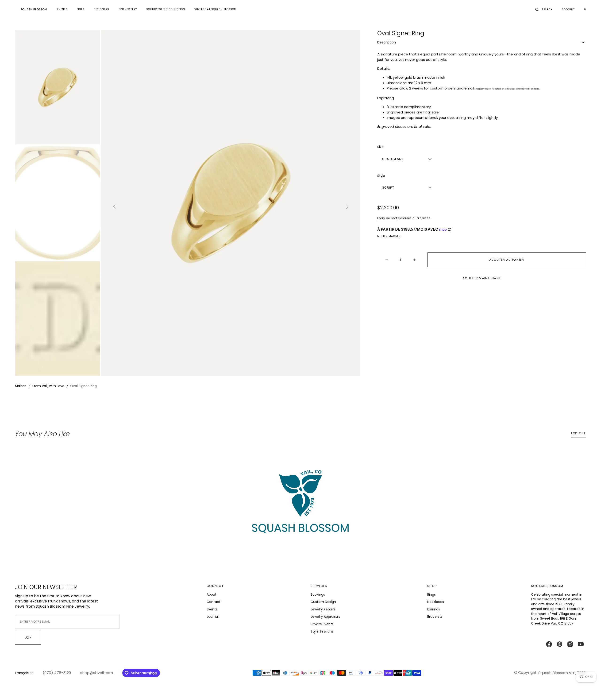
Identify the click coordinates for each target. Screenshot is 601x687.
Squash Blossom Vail (556, 672)
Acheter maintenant (481, 278)
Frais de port (387, 218)
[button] (543, 9)
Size (380, 146)
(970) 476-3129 (57, 672)
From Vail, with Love (48, 386)
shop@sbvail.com (482, 89)
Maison (21, 386)
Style (381, 175)
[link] (300, 506)
